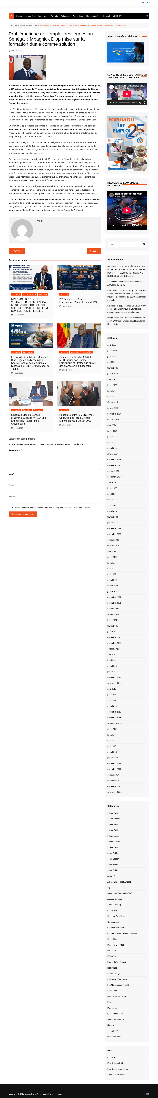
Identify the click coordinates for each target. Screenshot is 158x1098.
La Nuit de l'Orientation (117, 979)
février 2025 (112, 402)
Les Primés (112, 991)
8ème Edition (113, 865)
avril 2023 (111, 505)
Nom (11, 474)
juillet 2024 (112, 431)
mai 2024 (111, 442)
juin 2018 (111, 735)
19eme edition (113, 842)
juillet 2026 (112, 351)
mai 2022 (111, 569)
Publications (77, 16)
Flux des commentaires (117, 1069)
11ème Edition (113, 819)
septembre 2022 (114, 546)
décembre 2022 (114, 528)
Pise (109, 1002)
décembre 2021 (114, 597)
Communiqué (92, 16)
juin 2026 (111, 356)
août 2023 (111, 483)
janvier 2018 (112, 758)
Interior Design (113, 974)
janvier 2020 (112, 672)
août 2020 (111, 654)
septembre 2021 (114, 614)
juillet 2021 (112, 620)
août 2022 (111, 551)
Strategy (111, 1025)
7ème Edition (113, 859)
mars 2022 (112, 580)
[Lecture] (110, 102)
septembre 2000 (114, 792)
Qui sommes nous (115, 1014)
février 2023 (112, 517)
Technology (112, 1031)
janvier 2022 (112, 591)
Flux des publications (116, 1063)
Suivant (93, 251)
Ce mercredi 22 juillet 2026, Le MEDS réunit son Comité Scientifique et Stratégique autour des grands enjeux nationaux (126, 309)
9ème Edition (113, 870)
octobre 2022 (113, 540)
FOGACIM (112, 956)
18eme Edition (113, 836)
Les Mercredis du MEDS (118, 985)
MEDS (146, 1094)
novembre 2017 (114, 769)
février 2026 (112, 368)
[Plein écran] (143, 102)
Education (26, 410)
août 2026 (111, 345)
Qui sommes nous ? (24, 16)
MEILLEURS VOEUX (116, 997)
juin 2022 (111, 563)
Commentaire (15, 450)
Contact (106, 16)
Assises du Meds (29, 294)
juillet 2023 (112, 488)
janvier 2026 (112, 374)
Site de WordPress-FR (117, 1075)
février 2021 (112, 626)
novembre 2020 (114, 643)
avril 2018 (111, 746)
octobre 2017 (113, 775)
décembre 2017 (114, 763)
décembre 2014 (114, 786)
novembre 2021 (114, 603)
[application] (127, 94)
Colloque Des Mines (116, 916)
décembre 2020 (114, 637)
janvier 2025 (112, 408)
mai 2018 (111, 740)
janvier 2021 (112, 632)
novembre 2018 (114, 718)
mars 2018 (112, 752)
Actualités (65, 16)
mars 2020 (112, 666)
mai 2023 (111, 500)
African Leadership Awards (119, 882)
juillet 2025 (112, 385)
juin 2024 (111, 437)
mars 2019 (112, 706)
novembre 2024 (114, 414)
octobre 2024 (113, 419)
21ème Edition (113, 847)
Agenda (54, 16)
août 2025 (111, 379)
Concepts (42, 16)
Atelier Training (114, 905)
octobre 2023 (113, 471)
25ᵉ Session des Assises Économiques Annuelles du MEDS (124, 283)
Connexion (112, 1057)
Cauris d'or (112, 911)
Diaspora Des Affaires (117, 945)
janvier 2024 (112, 454)
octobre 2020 (113, 649)
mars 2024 (112, 448)
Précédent (18, 251)
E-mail (12, 485)
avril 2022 (111, 574)
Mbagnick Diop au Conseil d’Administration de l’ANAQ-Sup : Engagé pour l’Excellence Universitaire (126, 321)
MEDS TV (117, 16)
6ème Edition (113, 853)
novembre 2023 (114, 465)
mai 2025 (111, 397)
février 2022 (112, 586)
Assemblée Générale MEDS (81, 352)
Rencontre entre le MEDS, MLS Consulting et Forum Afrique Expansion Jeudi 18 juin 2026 (76, 418)
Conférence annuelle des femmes (122, 933)
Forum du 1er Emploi (116, 962)
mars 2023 (112, 511)
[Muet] (139, 102)
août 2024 (111, 425)
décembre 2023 (114, 460)
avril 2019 (111, 700)
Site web (12, 496)
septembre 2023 (114, 477)
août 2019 (111, 689)
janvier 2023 (112, 523)
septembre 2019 (114, 683)
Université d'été (114, 1037)
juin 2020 (111, 660)
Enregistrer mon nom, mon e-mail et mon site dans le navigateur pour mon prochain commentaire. (51, 507)
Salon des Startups (115, 1019)
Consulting (112, 939)
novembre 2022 (114, 534)
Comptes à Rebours (116, 928)
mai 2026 (111, 362)
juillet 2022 (112, 557)
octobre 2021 (113, 609)
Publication (43, 294)
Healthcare (112, 968)
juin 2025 (111, 391)
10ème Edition (113, 813)
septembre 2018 (114, 723)
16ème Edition (113, 830)
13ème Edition (113, 825)
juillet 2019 (112, 695)
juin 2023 (111, 494)
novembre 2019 (114, 677)
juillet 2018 (112, 729)
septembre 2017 (114, 781)
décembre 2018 (114, 712)
